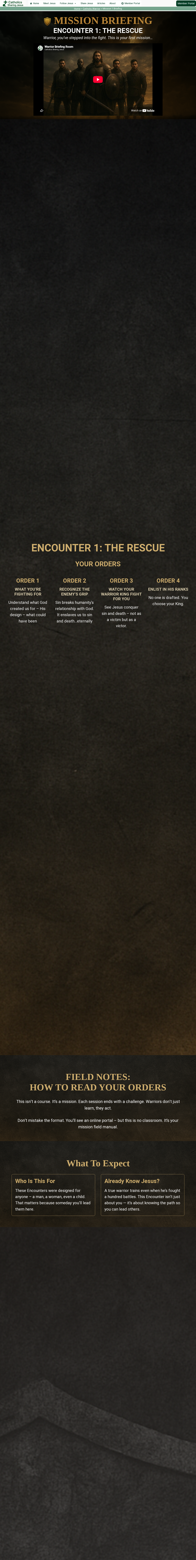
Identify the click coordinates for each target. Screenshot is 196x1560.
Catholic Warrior (91, 8)
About (112, 3)
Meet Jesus (49, 3)
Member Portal (132, 3)
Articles (101, 3)
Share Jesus (87, 3)
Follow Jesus (66, 3)
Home (36, 3)
